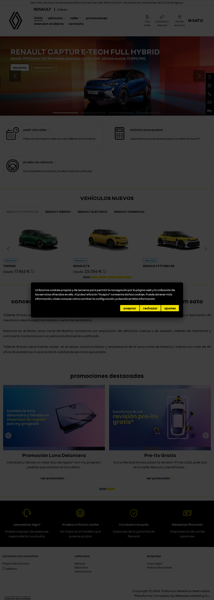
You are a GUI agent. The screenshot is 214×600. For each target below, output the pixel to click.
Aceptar (129, 308)
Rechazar (150, 308)
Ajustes (170, 308)
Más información (143, 298)
